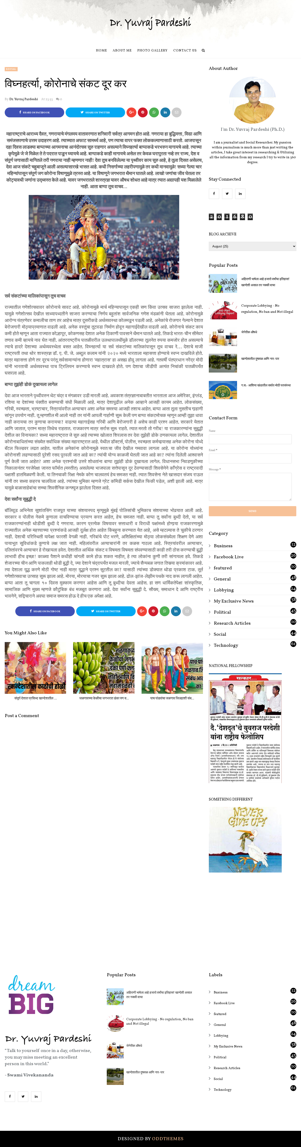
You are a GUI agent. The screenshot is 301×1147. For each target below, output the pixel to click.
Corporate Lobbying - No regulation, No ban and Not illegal (267, 309)
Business (223, 546)
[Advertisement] (252, 919)
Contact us (185, 50)
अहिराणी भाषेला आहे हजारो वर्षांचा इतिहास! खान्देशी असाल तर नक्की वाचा (265, 282)
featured (223, 568)
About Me (122, 50)
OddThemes (168, 1139)
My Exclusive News (234, 601)
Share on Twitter (97, 113)
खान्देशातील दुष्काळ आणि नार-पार (260, 359)
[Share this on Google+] (131, 112)
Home (101, 50)
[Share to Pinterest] (177, 112)
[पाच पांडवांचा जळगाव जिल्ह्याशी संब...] (172, 668)
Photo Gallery (152, 50)
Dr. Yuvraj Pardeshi (23, 99)
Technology (226, 645)
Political (222, 612)
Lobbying (224, 590)
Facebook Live (229, 557)
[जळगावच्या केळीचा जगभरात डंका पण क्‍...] (104, 668)
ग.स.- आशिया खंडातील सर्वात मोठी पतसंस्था (266, 385)
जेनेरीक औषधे (249, 332)
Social (11, 69)
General (222, 579)
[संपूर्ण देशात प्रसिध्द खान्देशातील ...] (35, 668)
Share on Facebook (36, 113)
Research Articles (232, 623)
